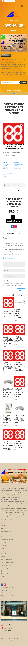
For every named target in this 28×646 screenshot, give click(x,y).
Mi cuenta (4, 551)
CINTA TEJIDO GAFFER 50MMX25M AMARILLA (7, 164)
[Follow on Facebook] (12, 226)
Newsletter (4, 554)
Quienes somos (5, 571)
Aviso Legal (4, 525)
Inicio (2, 548)
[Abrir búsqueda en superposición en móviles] (14, 82)
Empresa (3, 545)
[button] (21, 125)
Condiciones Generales (7, 540)
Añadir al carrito (14, 221)
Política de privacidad (7, 568)
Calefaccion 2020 (6, 531)
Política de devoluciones (8, 562)
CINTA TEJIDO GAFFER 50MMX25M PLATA (7, 173)
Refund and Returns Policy (9, 574)
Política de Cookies (6, 559)
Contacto (3, 542)
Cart (2, 534)
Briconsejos (4, 528)
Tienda (3, 576)
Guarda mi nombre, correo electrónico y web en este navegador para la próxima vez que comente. (14, 283)
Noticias (3, 557)
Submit (20, 290)
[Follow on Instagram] (15, 226)
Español (6, 1)
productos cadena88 (10, 144)
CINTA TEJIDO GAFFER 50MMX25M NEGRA (18, 164)
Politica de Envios (6, 565)
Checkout (3, 537)
